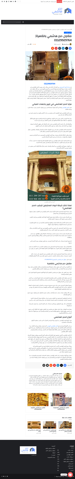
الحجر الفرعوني (69, 452)
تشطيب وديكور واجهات (68, 461)
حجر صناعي (70, 465)
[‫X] (66, 48)
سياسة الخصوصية (51, 457)
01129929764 (49, 84)
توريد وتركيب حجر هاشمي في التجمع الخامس (49, 430)
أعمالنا (54, 452)
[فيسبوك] (70, 48)
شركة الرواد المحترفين (64, 87)
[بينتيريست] (56, 48)
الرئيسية (69, 29)
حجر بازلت (70, 463)
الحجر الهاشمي (63, 29)
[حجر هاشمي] (62, 11)
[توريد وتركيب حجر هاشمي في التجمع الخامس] (49, 425)
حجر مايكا (71, 468)
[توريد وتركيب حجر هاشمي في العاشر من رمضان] (65, 425)
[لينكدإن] (63, 48)
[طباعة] (43, 365)
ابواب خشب (70, 450)
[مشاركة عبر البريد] (47, 365)
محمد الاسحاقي (66, 44)
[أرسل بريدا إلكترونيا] (62, 44)
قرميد (72, 470)
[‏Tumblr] (59, 48)
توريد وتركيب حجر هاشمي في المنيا (34, 430)
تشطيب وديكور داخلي (68, 459)
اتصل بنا (53, 455)
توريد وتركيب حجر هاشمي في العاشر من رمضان (65, 430)
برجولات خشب (70, 456)
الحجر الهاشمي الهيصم (52, 326)
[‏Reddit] (52, 48)
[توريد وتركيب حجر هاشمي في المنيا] (34, 425)
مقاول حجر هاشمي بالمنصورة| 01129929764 (55, 259)
